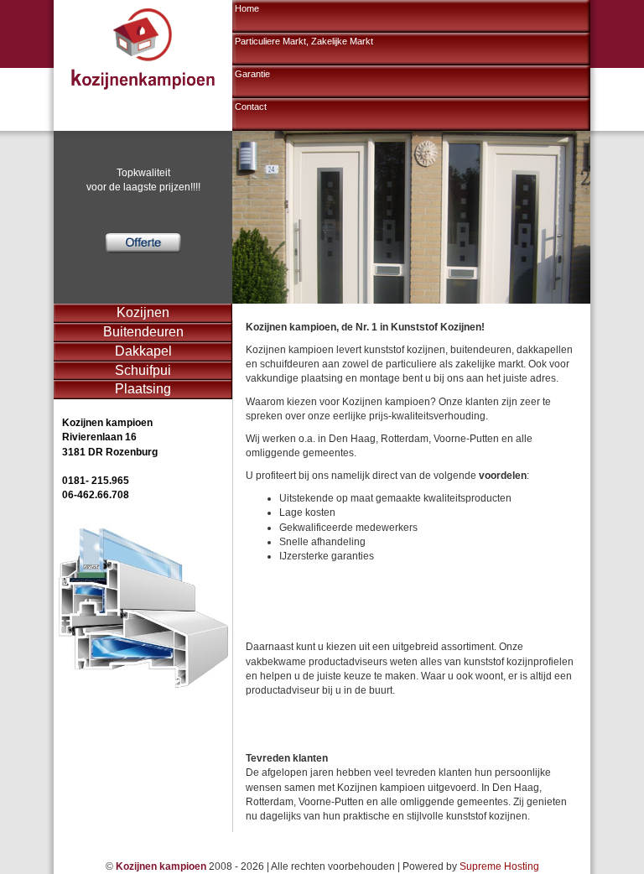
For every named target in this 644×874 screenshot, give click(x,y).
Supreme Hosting (499, 866)
